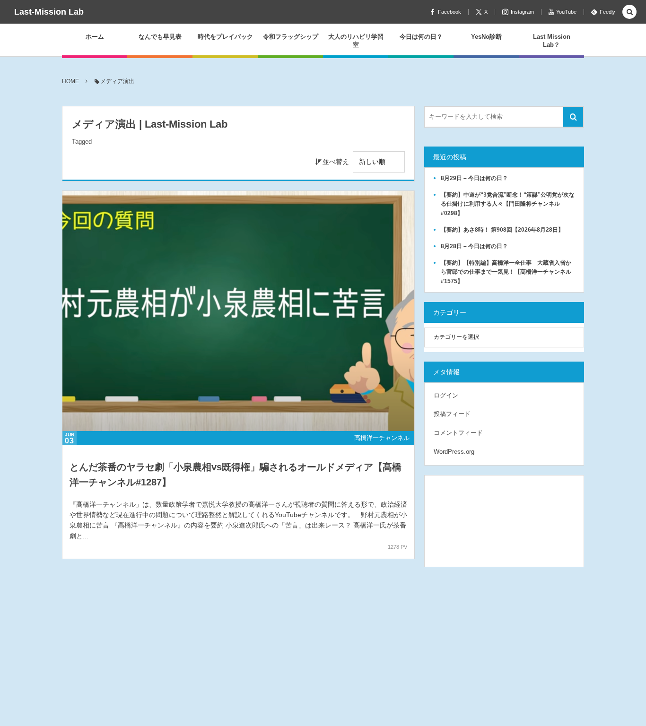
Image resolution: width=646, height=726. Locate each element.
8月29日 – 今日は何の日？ (474, 178)
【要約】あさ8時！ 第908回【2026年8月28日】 (502, 229)
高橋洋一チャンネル (382, 437)
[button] (629, 12)
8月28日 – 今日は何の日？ (474, 246)
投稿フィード (452, 413)
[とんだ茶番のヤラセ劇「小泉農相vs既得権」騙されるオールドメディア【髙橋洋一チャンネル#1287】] (238, 311)
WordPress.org (454, 451)
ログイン (446, 395)
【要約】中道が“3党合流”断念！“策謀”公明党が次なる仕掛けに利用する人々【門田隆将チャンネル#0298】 (508, 203)
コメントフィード (458, 432)
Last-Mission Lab (49, 12)
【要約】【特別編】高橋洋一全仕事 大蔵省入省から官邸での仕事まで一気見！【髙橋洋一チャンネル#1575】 (506, 271)
